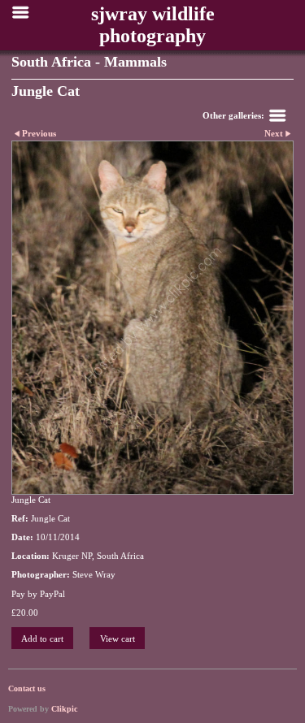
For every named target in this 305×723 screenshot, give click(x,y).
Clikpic (64, 708)
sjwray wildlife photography (153, 24)
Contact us (27, 688)
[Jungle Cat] (152, 318)
